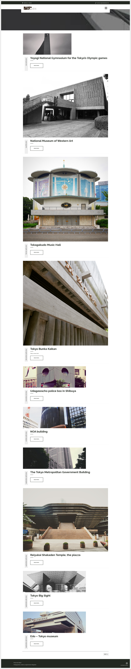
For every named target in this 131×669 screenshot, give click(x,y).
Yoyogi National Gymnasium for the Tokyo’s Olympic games (68, 58)
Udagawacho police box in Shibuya (53, 390)
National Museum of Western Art (51, 140)
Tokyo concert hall (34, 353)
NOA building (39, 431)
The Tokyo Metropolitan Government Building (60, 472)
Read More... (37, 65)
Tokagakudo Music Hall (45, 244)
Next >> (106, 654)
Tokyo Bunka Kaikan (43, 348)
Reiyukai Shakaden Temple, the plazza (55, 555)
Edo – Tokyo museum (44, 636)
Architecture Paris (124, 665)
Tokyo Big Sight (40, 595)
